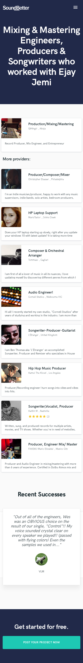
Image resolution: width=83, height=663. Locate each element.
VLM (41, 571)
